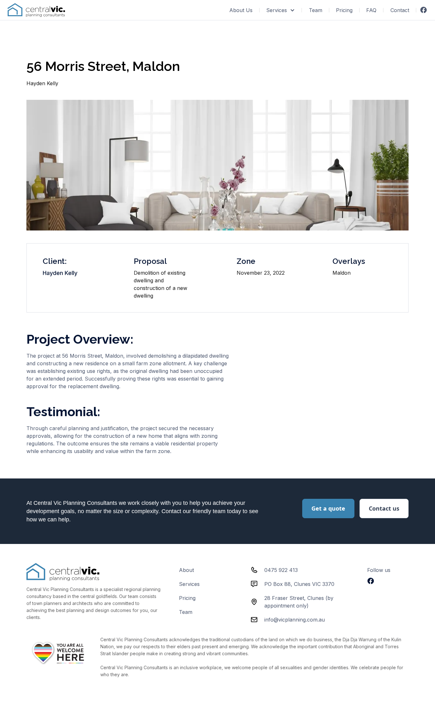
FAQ (371, 10)
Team (315, 10)
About (186, 570)
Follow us (378, 570)
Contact (399, 10)
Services (189, 584)
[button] (280, 10)
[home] (36, 10)
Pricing (344, 10)
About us (241, 10)
